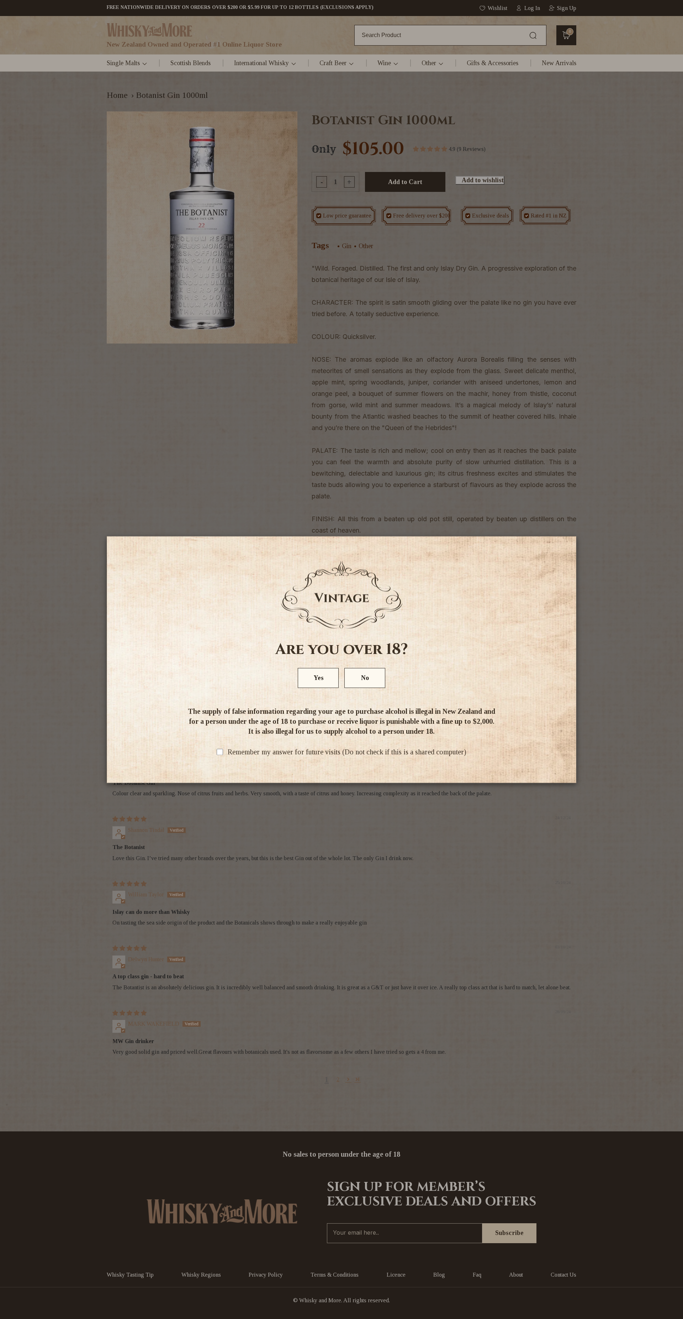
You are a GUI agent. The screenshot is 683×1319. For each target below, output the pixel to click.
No (365, 677)
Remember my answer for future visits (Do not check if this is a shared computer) (347, 752)
